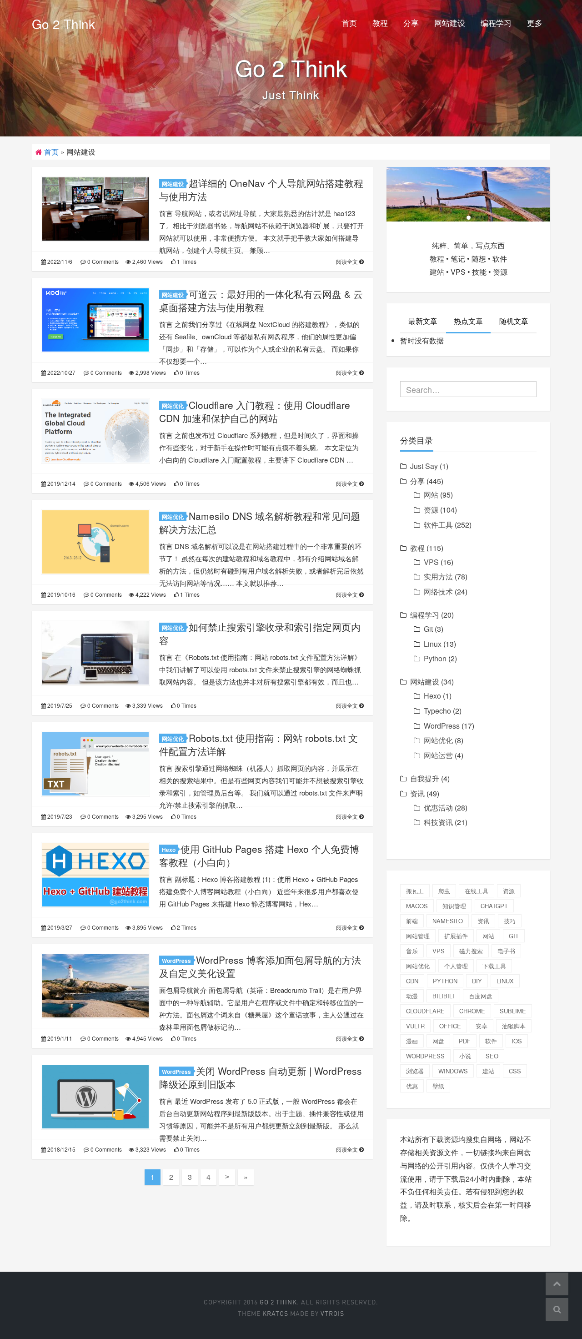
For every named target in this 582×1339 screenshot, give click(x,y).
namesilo (447, 920)
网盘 (438, 1041)
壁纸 (438, 1086)
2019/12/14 (60, 483)
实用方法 (438, 576)
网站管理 (418, 935)
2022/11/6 (59, 261)
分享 (411, 22)
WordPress (176, 960)
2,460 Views (147, 261)
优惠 (412, 1086)
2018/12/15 (60, 1149)
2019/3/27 (59, 927)
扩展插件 (456, 935)
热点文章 (468, 321)
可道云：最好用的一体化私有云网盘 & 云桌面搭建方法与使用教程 (261, 300)
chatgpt (494, 905)
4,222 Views (150, 594)
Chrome (472, 1011)
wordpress (425, 1056)
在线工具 (476, 890)
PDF (465, 1041)
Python (435, 658)
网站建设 (449, 22)
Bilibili (443, 996)
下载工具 (494, 965)
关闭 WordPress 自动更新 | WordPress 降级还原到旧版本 (260, 1077)
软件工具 (438, 524)
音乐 (412, 950)
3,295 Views (147, 816)
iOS (517, 1041)
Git (428, 629)
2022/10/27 (60, 372)
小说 (465, 1056)
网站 (431, 494)
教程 (380, 22)
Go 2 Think (63, 24)
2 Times (186, 927)
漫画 (412, 1041)
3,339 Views (147, 705)
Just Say (424, 466)
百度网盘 (480, 996)
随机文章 (513, 321)
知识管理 (454, 905)
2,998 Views (150, 372)
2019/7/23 (59, 816)
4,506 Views (150, 483)
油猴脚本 (514, 1026)
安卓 (481, 1026)
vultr (415, 1026)
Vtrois (332, 1313)
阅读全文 (347, 261)
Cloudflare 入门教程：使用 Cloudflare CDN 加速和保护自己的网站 (254, 411)
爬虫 (444, 890)
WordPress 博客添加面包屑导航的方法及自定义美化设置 (260, 966)
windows (453, 1071)
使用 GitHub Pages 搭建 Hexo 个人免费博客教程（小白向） (259, 855)
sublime (513, 1011)
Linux (433, 644)
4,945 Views (147, 1038)
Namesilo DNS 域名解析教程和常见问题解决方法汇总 (259, 522)
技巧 (510, 920)
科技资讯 (438, 822)
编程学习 (496, 22)
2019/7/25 (59, 705)
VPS (431, 562)
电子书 (506, 950)
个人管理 (456, 965)
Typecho (437, 710)
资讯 (417, 793)
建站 (488, 1071)
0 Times (189, 372)
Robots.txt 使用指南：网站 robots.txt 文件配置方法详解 (258, 744)
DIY (477, 981)
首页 (349, 22)
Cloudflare (425, 1011)
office (450, 1026)
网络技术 (438, 591)
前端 (412, 920)
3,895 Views (147, 927)
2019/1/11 (59, 1038)
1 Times (186, 261)
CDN (412, 981)
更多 (534, 22)
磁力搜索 (471, 950)
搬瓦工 (415, 890)
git (514, 935)
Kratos (275, 1313)
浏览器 (415, 1071)
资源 (431, 509)
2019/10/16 (60, 594)
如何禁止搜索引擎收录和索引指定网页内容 (260, 633)
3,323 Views (150, 1149)
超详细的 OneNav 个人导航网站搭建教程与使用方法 (261, 189)
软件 (491, 1041)
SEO (492, 1056)
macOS (417, 905)
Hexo (169, 850)
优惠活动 (438, 807)
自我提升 (424, 778)
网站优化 (173, 406)
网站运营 (438, 755)
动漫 (412, 996)
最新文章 (422, 321)
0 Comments (102, 261)
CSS (515, 1071)
